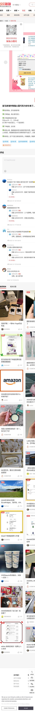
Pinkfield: (14, 190)
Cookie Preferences (9, 708)
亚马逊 (6, 141)
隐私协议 (16, 681)
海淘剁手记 (7, 145)
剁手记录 (26, 15)
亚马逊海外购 (23, 141)
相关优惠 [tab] (13, 287)
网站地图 (16, 686)
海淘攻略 (16, 15)
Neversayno (10, 245)
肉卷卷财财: (15, 216)
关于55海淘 (17, 678)
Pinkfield (9, 179)
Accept (26, 708)
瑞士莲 (14, 141)
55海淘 (5, 4)
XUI (8, 229)
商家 (15, 10)
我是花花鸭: (15, 184)
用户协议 (16, 683)
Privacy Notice (25, 704)
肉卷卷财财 (10, 205)
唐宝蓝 (9, 269)
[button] (17, 5)
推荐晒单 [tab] (3, 287)
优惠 (7, 10)
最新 (8, 15)
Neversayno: (15, 255)
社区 (1, 15)
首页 (1, 21)
